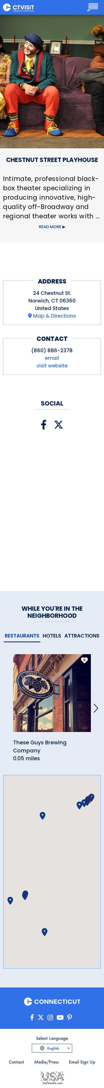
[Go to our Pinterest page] (69, 1017)
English (52, 1048)
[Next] (96, 708)
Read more (50, 227)
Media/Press (46, 1062)
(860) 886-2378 (52, 350)
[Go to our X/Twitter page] (41, 1017)
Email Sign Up (82, 1062)
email (52, 358)
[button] (79, 805)
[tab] (22, 636)
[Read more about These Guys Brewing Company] (52, 696)
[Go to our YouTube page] (60, 1017)
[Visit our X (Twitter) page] (58, 425)
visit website (52, 365)
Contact (16, 1062)
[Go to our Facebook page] (32, 1017)
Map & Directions (54, 315)
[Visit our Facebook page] (44, 425)
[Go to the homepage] (18, 7)
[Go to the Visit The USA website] (52, 1077)
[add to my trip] (84, 660)
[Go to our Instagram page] (50, 1017)
